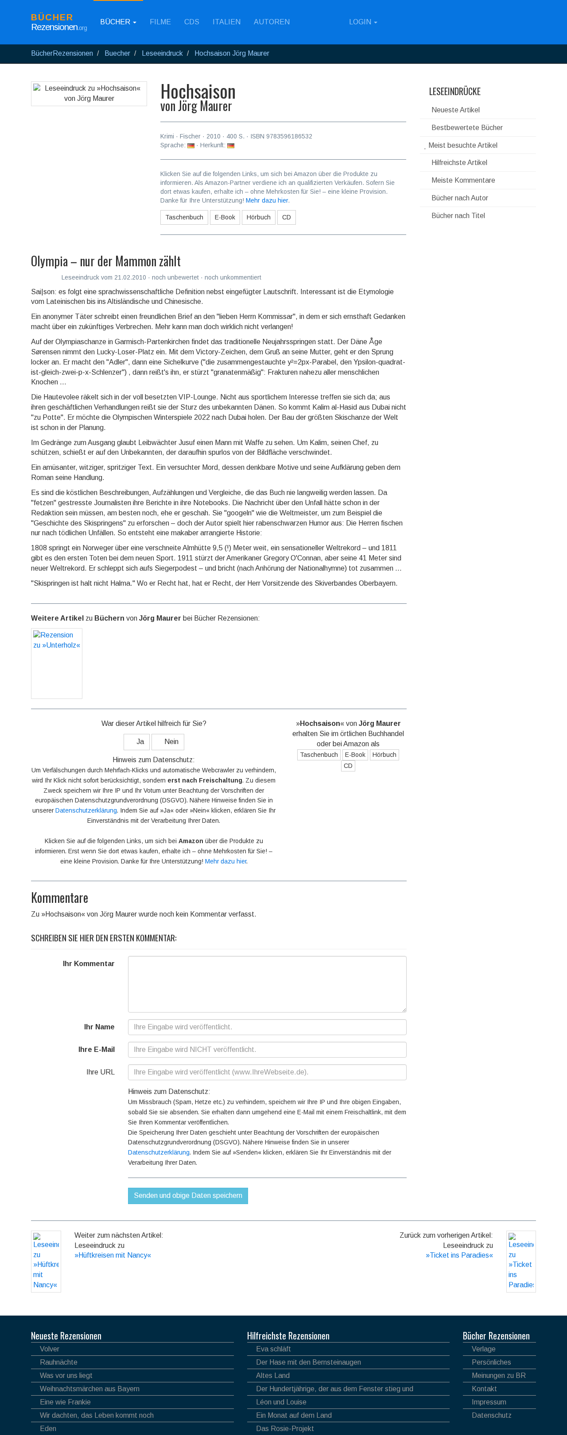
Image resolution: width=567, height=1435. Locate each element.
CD (286, 217)
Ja (139, 741)
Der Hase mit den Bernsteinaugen (308, 1362)
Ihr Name (99, 1027)
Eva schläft (273, 1349)
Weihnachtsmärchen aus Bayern (90, 1389)
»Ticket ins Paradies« (459, 1255)
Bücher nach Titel (457, 215)
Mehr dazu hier (267, 200)
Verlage (484, 1349)
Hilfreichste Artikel (458, 162)
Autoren (272, 22)
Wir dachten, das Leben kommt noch (97, 1415)
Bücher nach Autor (459, 198)
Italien (227, 22)
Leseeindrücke (454, 91)
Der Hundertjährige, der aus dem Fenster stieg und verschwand (330, 1390)
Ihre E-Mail (96, 1049)
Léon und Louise (281, 1402)
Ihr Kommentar (89, 963)
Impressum (489, 1402)
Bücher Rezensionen (496, 1335)
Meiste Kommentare (462, 180)
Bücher (116, 22)
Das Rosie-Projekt (285, 1428)
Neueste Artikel (455, 110)
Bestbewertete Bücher (466, 127)
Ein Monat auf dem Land (294, 1415)
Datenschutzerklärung (86, 810)
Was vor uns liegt (66, 1375)
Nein (171, 741)
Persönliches (491, 1362)
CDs (191, 22)
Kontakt (484, 1389)
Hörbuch (259, 217)
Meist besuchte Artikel (462, 145)
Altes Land (273, 1375)
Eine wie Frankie (65, 1402)
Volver (49, 1349)
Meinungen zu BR (499, 1375)
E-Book (225, 217)
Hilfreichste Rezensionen (288, 1335)
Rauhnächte (59, 1362)
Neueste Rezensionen (66, 1335)
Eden (48, 1428)
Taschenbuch (184, 217)
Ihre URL (100, 1072)
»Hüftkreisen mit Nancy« (112, 1255)
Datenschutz (492, 1415)
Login (360, 22)
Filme (160, 22)
